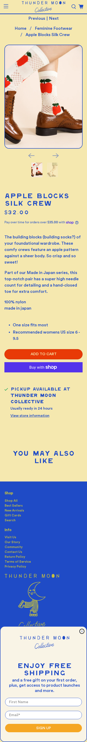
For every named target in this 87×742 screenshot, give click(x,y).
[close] (82, 631)
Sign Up (43, 728)
